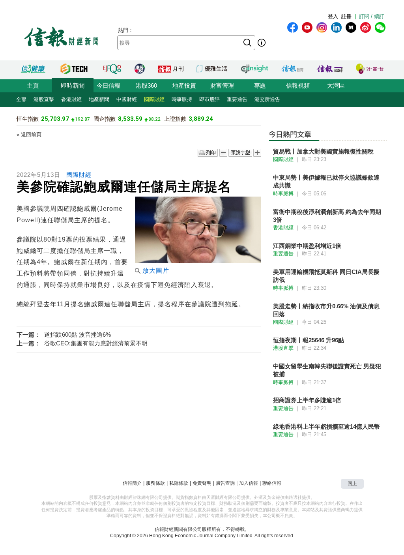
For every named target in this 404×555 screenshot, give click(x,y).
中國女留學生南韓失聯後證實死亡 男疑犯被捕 (327, 370)
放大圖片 (155, 270)
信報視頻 (298, 85)
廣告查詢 (225, 483)
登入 (333, 16)
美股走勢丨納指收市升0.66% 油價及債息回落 (326, 310)
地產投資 (184, 85)
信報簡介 (132, 483)
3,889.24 (201, 118)
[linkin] (336, 27)
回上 (352, 483)
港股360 (146, 85)
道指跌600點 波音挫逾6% (77, 334)
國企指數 (105, 119)
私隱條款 (178, 483)
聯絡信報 (271, 483)
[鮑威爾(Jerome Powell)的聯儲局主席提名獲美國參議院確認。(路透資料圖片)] (198, 260)
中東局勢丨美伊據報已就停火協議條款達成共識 (326, 181)
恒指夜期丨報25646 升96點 (308, 340)
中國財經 (126, 99)
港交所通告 (267, 99)
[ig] (321, 27)
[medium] (351, 27)
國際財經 (154, 99)
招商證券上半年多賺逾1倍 (307, 400)
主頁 (33, 85)
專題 (260, 85)
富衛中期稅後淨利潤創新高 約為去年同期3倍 (327, 215)
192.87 (82, 119)
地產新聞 (99, 99)
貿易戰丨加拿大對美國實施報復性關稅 (323, 151)
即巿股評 (209, 99)
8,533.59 (130, 118)
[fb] (292, 27)
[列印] (207, 153)
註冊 (346, 16)
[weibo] (365, 27)
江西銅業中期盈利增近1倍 (307, 245)
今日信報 (108, 85)
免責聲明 (202, 483)
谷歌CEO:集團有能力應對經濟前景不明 (96, 343)
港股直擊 (44, 99)
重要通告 (237, 99)
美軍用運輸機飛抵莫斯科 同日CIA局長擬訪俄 (326, 275)
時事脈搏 (182, 99)
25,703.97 (55, 118)
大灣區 (336, 85)
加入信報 (248, 483)
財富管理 (222, 85)
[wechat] (380, 27)
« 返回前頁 (29, 134)
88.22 (154, 119)
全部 (21, 99)
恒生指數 (28, 119)
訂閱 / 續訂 (371, 16)
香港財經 (71, 99)
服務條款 (155, 483)
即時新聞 (72, 85)
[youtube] (307, 27)
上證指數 (175, 119)
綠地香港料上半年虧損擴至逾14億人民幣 (326, 426)
